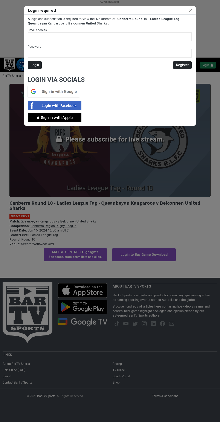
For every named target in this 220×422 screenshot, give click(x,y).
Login (35, 65)
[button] (54, 117)
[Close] (191, 10)
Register (182, 65)
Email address (37, 30)
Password (34, 46)
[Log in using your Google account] (55, 91)
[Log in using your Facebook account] (56, 105)
